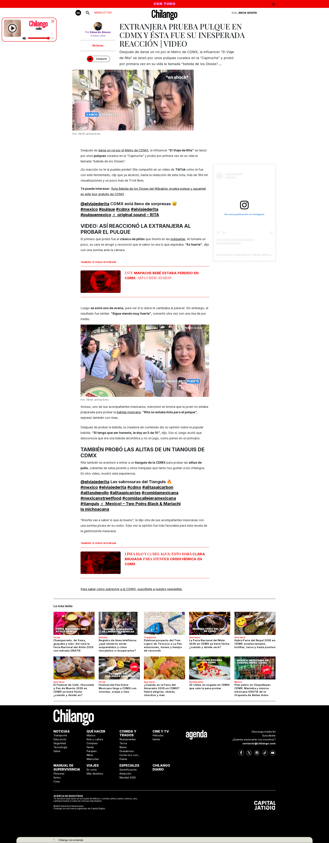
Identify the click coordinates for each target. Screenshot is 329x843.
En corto (92, 769)
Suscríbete (269, 735)
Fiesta (123, 759)
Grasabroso (126, 751)
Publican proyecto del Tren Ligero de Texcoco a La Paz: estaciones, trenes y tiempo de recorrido (163, 645)
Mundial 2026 (127, 777)
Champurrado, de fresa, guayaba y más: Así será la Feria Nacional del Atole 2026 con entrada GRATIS (73, 645)
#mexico (89, 209)
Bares (123, 747)
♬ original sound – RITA (135, 214)
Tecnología (60, 747)
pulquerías (178, 239)
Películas (158, 735)
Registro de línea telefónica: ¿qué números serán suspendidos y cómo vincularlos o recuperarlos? (118, 645)
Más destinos (95, 773)
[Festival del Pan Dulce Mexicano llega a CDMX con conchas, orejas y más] (119, 667)
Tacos (123, 743)
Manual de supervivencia (66, 767)
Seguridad (59, 743)
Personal (58, 773)
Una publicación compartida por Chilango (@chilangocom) (247, 254)
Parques (92, 751)
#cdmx (123, 209)
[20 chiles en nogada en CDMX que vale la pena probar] (209, 667)
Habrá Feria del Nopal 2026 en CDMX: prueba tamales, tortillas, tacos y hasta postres (255, 644)
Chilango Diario (161, 767)
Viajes (93, 765)
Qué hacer (194, 637)
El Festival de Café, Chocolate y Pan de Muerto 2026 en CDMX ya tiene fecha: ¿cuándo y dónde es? (73, 690)
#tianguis (90, 503)
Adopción (125, 773)
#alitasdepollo (95, 492)
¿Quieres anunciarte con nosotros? (254, 739)
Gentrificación (128, 769)
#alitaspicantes (125, 492)
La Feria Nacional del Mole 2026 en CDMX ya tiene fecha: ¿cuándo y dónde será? (209, 644)
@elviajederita (95, 203)
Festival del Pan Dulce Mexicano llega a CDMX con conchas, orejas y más (117, 688)
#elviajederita (144, 209)
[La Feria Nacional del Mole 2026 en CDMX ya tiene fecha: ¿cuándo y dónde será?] (209, 623)
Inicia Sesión (248, 12)
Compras (92, 743)
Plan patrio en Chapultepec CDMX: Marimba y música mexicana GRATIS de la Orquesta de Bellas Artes (252, 690)
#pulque (107, 209)
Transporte (150, 637)
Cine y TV (161, 731)
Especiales (129, 765)
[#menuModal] (78, 13)
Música (238, 682)
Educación (59, 739)
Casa (56, 781)
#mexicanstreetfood (101, 498)
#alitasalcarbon (157, 487)
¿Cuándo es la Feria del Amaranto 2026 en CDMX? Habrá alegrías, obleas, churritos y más (161, 690)
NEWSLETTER (103, 12)
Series (156, 739)
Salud (56, 751)
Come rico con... (129, 755)
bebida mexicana (129, 412)
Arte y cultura (95, 739)
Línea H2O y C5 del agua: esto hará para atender (165, 558)
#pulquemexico (96, 214)
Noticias (97, 45)
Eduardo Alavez (100, 32)
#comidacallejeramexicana (149, 498)
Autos (57, 777)
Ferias (56, 637)
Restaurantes (196, 682)
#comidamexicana (160, 492)
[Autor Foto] (98, 26)
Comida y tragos (127, 733)
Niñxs (90, 755)
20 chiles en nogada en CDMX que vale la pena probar (209, 686)
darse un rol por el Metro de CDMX (123, 150)
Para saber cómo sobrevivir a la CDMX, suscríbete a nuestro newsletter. (131, 589)
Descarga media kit (264, 731)
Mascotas (93, 759)
